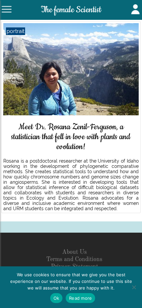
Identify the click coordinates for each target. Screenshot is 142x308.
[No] (133, 287)
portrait (15, 31)
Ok (56, 298)
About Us (74, 252)
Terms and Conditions (74, 259)
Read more (80, 298)
